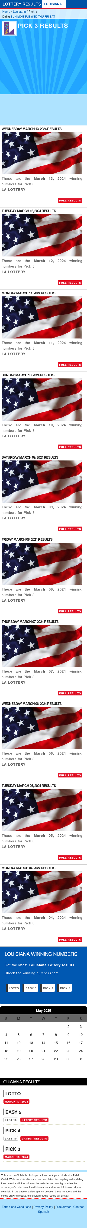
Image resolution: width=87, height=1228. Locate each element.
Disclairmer (63, 1206)
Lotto (14, 988)
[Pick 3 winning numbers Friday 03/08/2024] (42, 583)
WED (34, 16)
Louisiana (19, 11)
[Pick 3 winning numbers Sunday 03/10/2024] (42, 419)
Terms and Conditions (16, 1206)
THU (41, 16)
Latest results (34, 1120)
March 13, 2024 (16, 1101)
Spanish (43, 1211)
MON (20, 16)
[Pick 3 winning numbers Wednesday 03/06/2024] (42, 747)
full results (70, 200)
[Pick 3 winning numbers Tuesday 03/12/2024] (42, 255)
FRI (47, 16)
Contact (78, 1206)
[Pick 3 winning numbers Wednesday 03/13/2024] (42, 172)
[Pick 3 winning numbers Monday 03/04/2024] (42, 911)
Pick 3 (65, 988)
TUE (27, 16)
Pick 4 (48, 988)
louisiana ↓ (54, 4)
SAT (52, 16)
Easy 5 (31, 988)
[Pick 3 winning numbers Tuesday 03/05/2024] (42, 829)
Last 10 (11, 1120)
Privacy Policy (43, 1206)
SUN (14, 16)
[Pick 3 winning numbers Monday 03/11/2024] (42, 337)
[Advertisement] (43, 82)
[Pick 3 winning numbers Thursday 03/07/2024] (42, 665)
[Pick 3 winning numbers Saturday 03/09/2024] (42, 501)
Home (6, 11)
